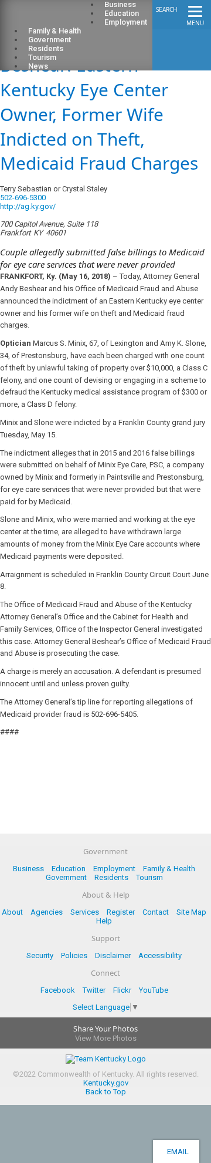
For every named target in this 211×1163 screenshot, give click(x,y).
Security (39, 955)
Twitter (94, 990)
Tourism (149, 877)
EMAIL (176, 1151)
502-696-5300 (23, 197)
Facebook (57, 990)
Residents (111, 877)
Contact (155, 912)
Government (66, 877)
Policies (74, 955)
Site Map (191, 912)
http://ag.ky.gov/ (28, 206)
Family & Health (169, 868)
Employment (125, 22)
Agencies (46, 912)
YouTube (153, 990)
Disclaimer (113, 955)
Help (104, 920)
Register (121, 912)
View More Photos (106, 1038)
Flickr (122, 990)
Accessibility (160, 955)
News (38, 66)
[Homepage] (56, 18)
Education (69, 868)
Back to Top (106, 1091)
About (12, 912)
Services (84, 912)
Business (28, 868)
